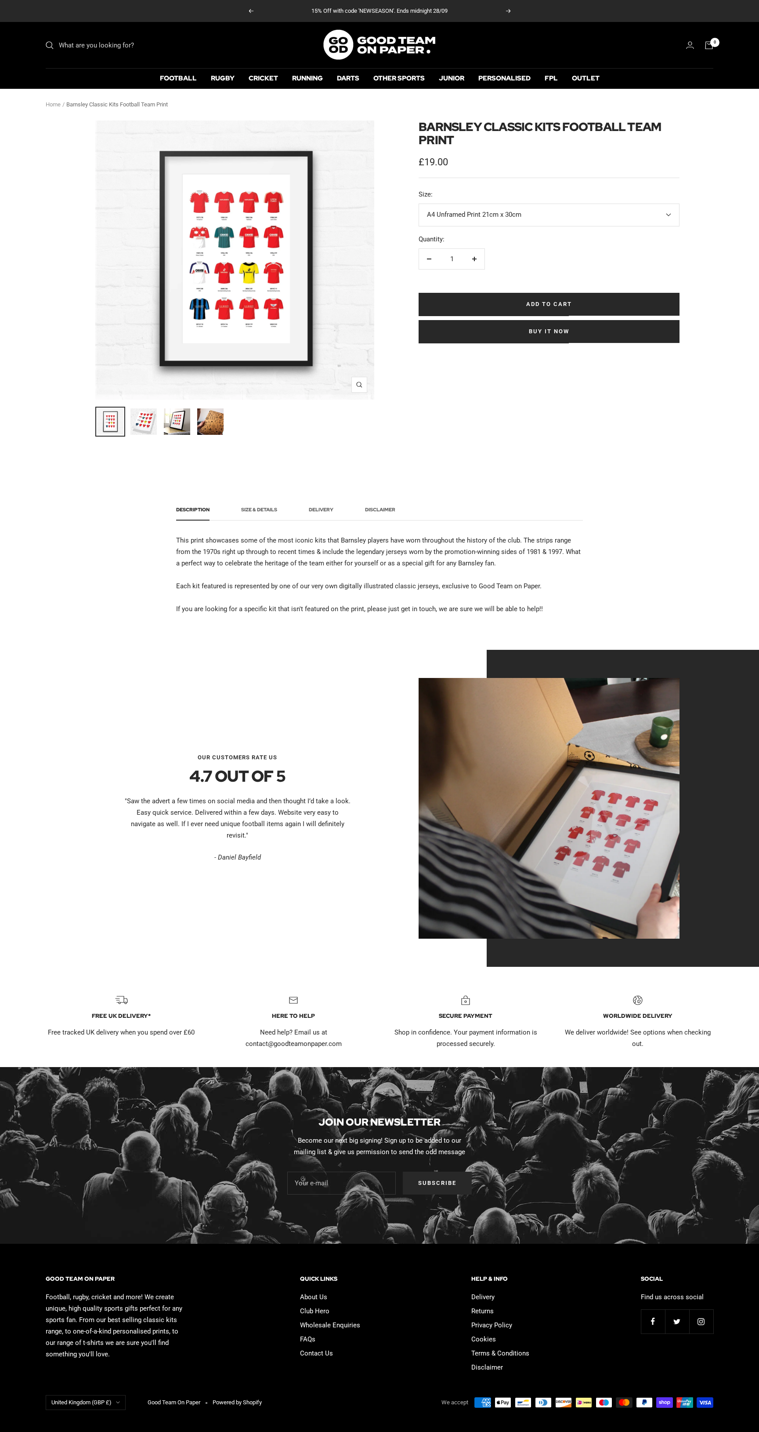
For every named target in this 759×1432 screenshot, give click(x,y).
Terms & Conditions (500, 1353)
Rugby (223, 78)
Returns (482, 1311)
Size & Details (259, 510)
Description (193, 510)
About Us (313, 1297)
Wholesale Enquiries (330, 1325)
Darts (348, 78)
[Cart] (709, 45)
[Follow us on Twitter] (677, 1321)
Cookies (483, 1339)
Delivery (321, 510)
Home (53, 104)
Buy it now (549, 331)
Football (178, 78)
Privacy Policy (491, 1325)
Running (307, 78)
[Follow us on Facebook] (653, 1321)
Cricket (263, 78)
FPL (551, 78)
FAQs (307, 1339)
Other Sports (399, 78)
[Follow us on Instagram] (701, 1321)
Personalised (504, 78)
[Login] (690, 45)
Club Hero (314, 1311)
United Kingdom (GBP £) (81, 1402)
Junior (451, 78)
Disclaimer (380, 510)
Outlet (586, 78)
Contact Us (316, 1353)
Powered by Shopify (237, 1402)
